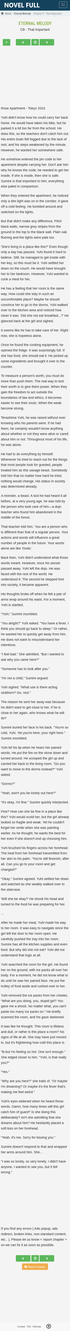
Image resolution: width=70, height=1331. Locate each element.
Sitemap (37, 1326)
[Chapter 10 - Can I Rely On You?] (47, 42)
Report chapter (36, 1267)
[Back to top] (48, 1327)
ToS (29, 1326)
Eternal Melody (35, 23)
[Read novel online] (22, 5)
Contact (21, 1326)
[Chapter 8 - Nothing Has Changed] (23, 42)
